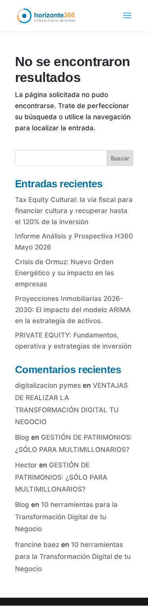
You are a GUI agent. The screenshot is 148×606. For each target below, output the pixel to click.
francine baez (37, 545)
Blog (22, 437)
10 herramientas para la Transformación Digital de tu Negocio (66, 517)
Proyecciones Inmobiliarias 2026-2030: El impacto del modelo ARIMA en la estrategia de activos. (73, 310)
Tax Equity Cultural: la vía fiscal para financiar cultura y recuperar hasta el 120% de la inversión (74, 211)
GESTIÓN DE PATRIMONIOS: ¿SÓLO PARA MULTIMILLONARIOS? (61, 477)
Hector (26, 465)
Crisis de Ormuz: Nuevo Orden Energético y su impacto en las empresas (64, 273)
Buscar (120, 158)
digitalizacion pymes (48, 385)
